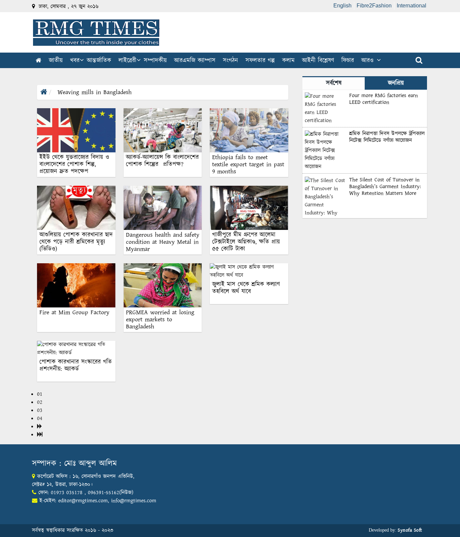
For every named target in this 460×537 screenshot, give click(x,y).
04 (39, 418)
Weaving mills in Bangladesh (93, 92)
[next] (39, 426)
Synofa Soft (410, 530)
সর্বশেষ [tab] (333, 83)
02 (39, 402)
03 (39, 410)
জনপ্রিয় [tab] (396, 83)
